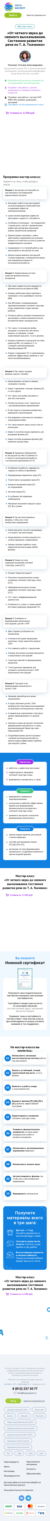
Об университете (12, 1476)
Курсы (6, 1466)
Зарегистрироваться (36, 15)
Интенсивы (9, 1471)
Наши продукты (11, 1462)
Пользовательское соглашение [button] (18, 1490)
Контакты (31, 1469)
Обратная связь (33, 1473)
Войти (13, 15)
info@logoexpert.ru (26, 1393)
